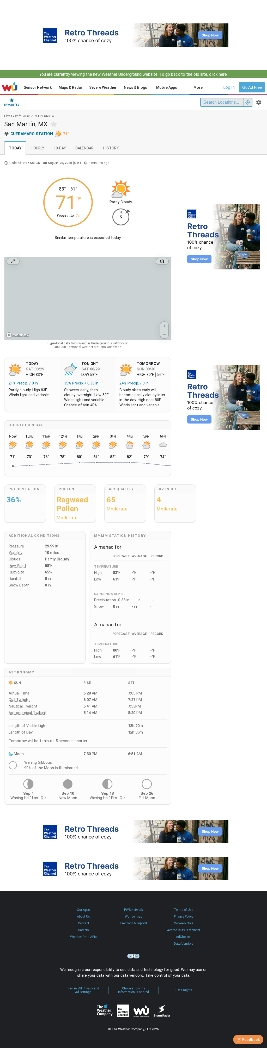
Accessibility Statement (183, 930)
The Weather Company (105, 1011)
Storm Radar (161, 1010)
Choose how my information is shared (133, 990)
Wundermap (133, 916)
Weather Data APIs (83, 937)
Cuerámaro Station (31, 133)
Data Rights (183, 990)
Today (15, 148)
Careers (83, 930)
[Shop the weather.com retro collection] (133, 35)
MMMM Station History (120, 535)
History (111, 148)
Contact (83, 923)
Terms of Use (183, 910)
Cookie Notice (183, 923)
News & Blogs (135, 87)
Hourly (37, 148)
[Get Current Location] (248, 102)
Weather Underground (141, 1011)
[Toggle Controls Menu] (162, 261)
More (198, 87)
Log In (229, 87)
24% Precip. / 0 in (134, 383)
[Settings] (258, 102)
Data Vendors (183, 943)
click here (218, 74)
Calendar (84, 148)
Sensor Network (38, 87)
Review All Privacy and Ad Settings (83, 990)
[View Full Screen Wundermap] (13, 261)
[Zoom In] (164, 326)
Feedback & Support (133, 923)
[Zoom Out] (164, 334)
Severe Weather (103, 87)
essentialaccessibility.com (133, 956)
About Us (83, 916)
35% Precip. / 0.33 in (81, 383)
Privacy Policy (183, 916)
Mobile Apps (166, 87)
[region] (87, 298)
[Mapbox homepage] (17, 335)
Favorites (11, 104)
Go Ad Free (252, 87)
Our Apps (83, 910)
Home (9, 86)
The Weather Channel (123, 1011)
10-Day (60, 148)
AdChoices (183, 937)
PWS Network (133, 910)
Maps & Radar (70, 87)
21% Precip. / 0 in (23, 383)
